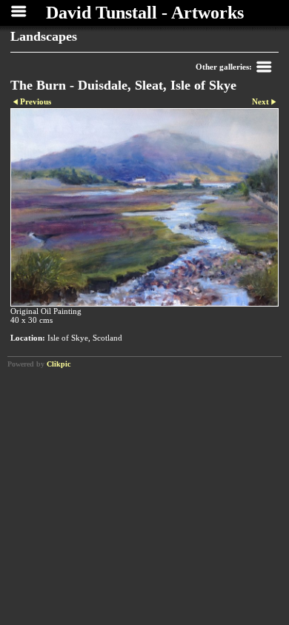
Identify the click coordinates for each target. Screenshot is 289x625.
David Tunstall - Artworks (145, 12)
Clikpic (58, 364)
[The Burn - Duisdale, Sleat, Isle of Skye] (144, 207)
